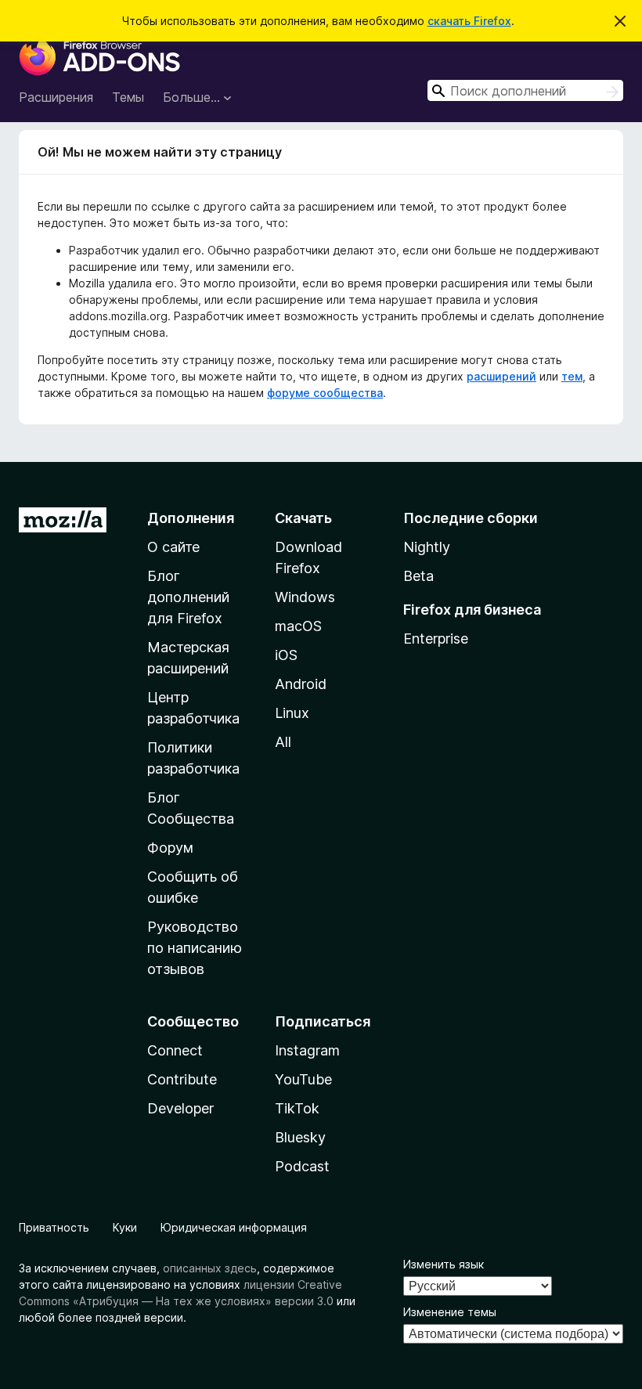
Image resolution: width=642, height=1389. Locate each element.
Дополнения (190, 518)
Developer (180, 1108)
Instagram (307, 1050)
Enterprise (435, 638)
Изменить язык (443, 1264)
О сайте (173, 547)
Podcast (302, 1166)
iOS (286, 655)
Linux (292, 713)
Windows (305, 597)
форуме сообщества (325, 392)
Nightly (426, 547)
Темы (128, 97)
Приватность (54, 1227)
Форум (170, 847)
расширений (501, 376)
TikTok (297, 1108)
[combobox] (525, 90)
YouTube (303, 1079)
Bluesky (300, 1137)
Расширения (56, 97)
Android (300, 684)
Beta (418, 576)
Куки (125, 1227)
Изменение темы (449, 1312)
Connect (175, 1050)
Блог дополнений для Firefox (188, 597)
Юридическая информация (233, 1227)
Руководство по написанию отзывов (194, 947)
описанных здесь (210, 1268)
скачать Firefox (469, 20)
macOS (298, 626)
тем (571, 376)
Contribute (182, 1079)
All (283, 742)
